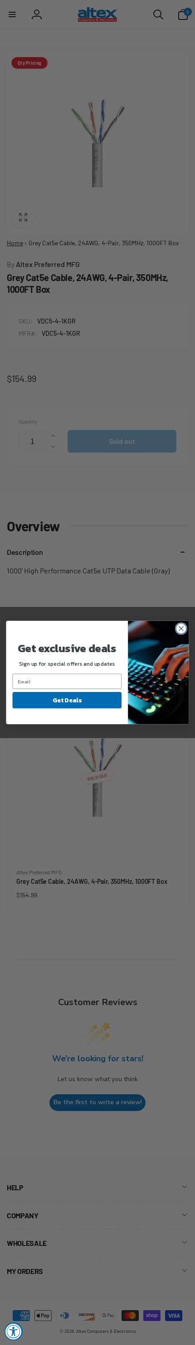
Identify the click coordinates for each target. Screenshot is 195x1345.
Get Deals (67, 700)
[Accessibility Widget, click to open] (14, 1331)
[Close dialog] (181, 628)
